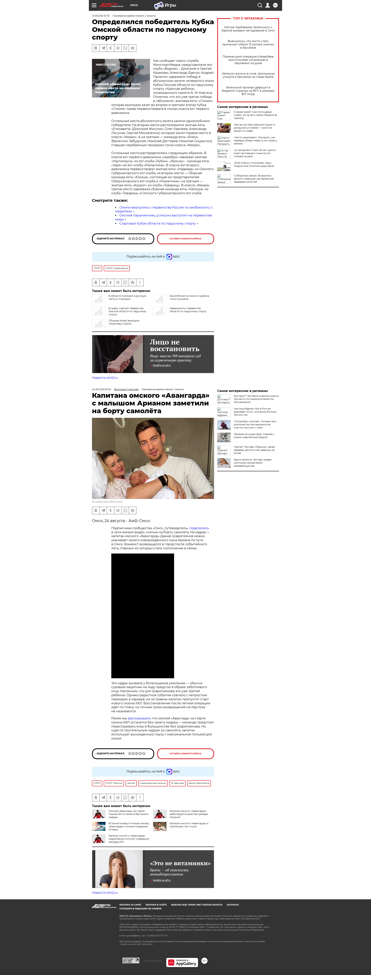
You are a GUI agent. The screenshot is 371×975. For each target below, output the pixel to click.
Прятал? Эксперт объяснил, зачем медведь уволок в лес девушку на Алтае (254, 449)
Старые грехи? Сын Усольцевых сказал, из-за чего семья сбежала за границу (255, 115)
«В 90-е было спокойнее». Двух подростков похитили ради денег (254, 164)
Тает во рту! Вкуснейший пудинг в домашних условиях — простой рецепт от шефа (254, 127)
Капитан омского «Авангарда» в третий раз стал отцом (189, 825)
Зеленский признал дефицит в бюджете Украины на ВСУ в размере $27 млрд (248, 91)
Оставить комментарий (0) (186, 238)
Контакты (233, 905)
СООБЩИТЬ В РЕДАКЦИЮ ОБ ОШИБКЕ (140, 908)
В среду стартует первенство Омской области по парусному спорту (127, 311)
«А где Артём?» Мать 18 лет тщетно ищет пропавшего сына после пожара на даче (255, 153)
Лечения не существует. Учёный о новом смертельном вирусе (254, 436)
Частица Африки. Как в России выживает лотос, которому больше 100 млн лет (255, 411)
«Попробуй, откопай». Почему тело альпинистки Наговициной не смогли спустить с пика (255, 424)
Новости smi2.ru (105, 378)
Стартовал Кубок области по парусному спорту (157, 223)
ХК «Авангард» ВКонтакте (107, 501)
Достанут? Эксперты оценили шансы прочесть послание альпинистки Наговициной (256, 399)
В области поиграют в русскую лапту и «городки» (127, 297)
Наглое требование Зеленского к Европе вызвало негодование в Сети (248, 29)
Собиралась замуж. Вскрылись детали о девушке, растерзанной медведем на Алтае (254, 178)
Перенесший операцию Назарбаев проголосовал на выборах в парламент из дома (248, 60)
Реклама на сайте (130, 905)
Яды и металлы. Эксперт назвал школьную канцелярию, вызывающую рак (253, 462)
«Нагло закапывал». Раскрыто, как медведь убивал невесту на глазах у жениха (255, 140)
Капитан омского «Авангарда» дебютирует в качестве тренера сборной (189, 814)
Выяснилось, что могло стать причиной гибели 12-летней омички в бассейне (248, 44)
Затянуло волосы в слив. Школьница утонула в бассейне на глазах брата (248, 75)
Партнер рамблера (153, 961)
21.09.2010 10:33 (101, 15)
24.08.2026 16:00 (101, 389)
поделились (199, 528)
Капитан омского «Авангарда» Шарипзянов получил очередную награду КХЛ (129, 838)
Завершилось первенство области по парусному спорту (188, 310)
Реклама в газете (156, 905)
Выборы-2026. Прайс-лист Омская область (196, 905)
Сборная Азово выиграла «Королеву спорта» (124, 322)
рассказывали (139, 718)
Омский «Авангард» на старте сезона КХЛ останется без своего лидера (129, 814)
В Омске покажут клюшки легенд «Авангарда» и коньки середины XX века (129, 826)
